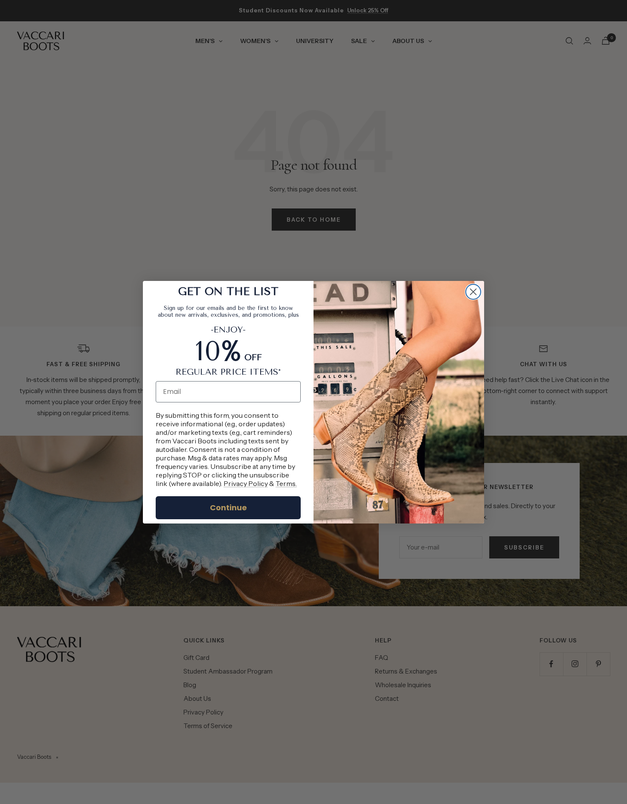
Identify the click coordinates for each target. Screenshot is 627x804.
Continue (228, 507)
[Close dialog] (473, 291)
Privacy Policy (246, 483)
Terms (286, 483)
